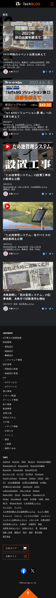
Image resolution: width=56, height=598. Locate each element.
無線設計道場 (11, 373)
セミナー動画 (43, 512)
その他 (6, 50)
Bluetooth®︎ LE (9, 187)
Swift (25, 499)
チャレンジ (7, 516)
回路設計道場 (11, 369)
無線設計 (9, 351)
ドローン (30, 65)
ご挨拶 (8, 444)
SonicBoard (16, 499)
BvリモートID (9, 67)
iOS (47, 478)
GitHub (32, 478)
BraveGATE (8, 125)
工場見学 (32, 524)
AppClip (16, 462)
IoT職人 (43, 482)
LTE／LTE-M (23, 187)
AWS (24, 462)
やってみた (7, 507)
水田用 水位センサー (40, 129)
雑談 (7, 439)
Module (36, 491)
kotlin (36, 487)
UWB (41, 499)
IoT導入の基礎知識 (12, 338)
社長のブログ (28, 528)
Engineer (39, 474)
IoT (18, 67)
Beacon (31, 462)
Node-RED (8, 495)
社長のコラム (9, 417)
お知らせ (9, 431)
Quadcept (26, 495)
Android (6, 462)
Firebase (23, 478)
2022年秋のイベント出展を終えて (24, 54)
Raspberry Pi (39, 495)
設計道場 (7, 364)
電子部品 (6, 536)
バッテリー (45, 516)
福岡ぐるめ (10, 448)
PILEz (22, 65)
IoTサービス (13, 170)
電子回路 (38, 532)
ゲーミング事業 (10, 400)
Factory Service (10, 478)
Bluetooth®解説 (44, 462)
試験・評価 (7, 532)
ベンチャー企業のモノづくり (15, 520)
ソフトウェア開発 (13, 360)
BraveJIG (7, 470)
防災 (48, 62)
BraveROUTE (31, 470)
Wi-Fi (5, 503)
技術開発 (7, 342)
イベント (14, 50)
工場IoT (36, 125)
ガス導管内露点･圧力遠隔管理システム (19, 127)
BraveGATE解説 (38, 466)
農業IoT (25, 62)
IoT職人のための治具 (12, 487)
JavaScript (27, 487)
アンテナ (18, 507)
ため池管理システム (11, 62)
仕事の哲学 (45, 520)
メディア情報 (16, 290)
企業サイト (11, 556)
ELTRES (29, 474)
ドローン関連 (9, 395)
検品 (40, 524)
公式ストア (11, 548)
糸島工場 (7, 413)
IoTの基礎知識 (14, 482)
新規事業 (7, 408)
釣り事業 (7, 404)
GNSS (40, 478)
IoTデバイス (11, 386)
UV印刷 (33, 499)
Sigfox (6, 499)
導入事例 (7, 391)
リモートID (40, 65)
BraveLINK (18, 470)
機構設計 (9, 355)
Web (47, 499)
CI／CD (20, 474)
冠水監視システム (10, 65)
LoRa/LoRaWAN (37, 62)
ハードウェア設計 (31, 516)
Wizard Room (16, 503)
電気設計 (9, 347)
